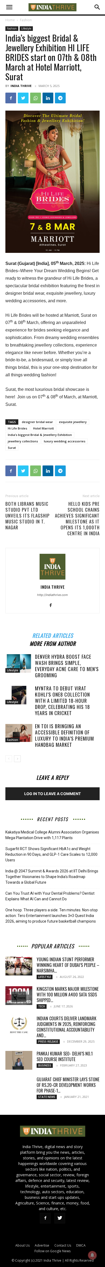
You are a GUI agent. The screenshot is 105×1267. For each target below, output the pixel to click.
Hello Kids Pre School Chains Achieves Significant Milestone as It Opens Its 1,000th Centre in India (77, 518)
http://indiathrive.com (52, 595)
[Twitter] (23, 98)
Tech (41, 1006)
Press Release (48, 1041)
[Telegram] (60, 98)
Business (44, 1065)
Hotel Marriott (43, 428)
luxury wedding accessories (64, 441)
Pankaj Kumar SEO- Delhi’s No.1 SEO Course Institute (65, 1056)
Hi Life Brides (17, 428)
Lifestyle (26, 28)
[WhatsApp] (35, 98)
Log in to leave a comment (52, 793)
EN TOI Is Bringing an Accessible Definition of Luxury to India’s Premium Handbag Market (64, 735)
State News (46, 1097)
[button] (9, 7)
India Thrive (21, 86)
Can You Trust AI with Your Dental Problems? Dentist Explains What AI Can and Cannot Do (49, 896)
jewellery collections (23, 441)
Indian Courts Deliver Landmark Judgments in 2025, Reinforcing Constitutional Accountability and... (66, 1027)
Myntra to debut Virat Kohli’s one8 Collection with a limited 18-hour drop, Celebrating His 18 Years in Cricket (62, 700)
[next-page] (17, 758)
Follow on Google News (52, 1251)
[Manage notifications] (92, 1255)
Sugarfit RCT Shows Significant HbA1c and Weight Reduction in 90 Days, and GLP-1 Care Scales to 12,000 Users (51, 854)
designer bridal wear (37, 422)
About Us (22, 1245)
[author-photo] (52, 579)
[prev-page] (8, 758)
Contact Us (62, 1245)
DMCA (81, 1245)
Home (10, 20)
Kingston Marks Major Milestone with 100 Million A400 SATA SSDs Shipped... (68, 994)
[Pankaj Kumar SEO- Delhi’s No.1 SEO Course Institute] (18, 1060)
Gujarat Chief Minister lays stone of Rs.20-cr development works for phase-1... (68, 1085)
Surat (12, 448)
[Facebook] (10, 98)
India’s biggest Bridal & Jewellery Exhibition (40, 435)
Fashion (26, 20)
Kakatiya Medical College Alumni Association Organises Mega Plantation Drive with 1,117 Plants (52, 835)
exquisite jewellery (73, 422)
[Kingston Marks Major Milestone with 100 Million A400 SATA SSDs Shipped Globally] (18, 995)
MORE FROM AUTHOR (53, 642)
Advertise (42, 1245)
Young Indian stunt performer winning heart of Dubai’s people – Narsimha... (68, 965)
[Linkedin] (48, 98)
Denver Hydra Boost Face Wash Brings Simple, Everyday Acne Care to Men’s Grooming (67, 666)
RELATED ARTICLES (52, 634)
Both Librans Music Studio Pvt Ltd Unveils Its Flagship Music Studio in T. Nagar (27, 515)
